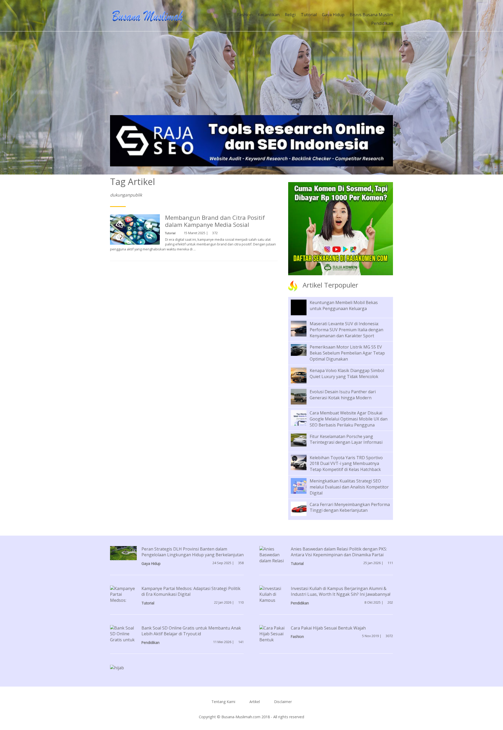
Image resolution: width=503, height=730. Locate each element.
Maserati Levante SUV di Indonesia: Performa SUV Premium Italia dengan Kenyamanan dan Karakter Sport (346, 330)
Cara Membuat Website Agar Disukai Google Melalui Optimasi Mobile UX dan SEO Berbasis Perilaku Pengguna (348, 419)
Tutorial (309, 15)
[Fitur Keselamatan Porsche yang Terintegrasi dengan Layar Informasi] (302, 439)
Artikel (254, 701)
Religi (290, 15)
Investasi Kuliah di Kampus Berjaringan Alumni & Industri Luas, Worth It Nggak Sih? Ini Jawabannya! (340, 591)
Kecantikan (269, 15)
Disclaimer (283, 701)
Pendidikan (382, 23)
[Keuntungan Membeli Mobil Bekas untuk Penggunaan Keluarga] (302, 311)
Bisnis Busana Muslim (371, 15)
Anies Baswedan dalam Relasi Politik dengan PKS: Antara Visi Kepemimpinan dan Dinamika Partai (339, 552)
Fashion (245, 15)
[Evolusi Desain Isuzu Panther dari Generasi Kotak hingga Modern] (302, 396)
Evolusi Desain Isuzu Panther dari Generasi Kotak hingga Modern (343, 395)
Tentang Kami (223, 701)
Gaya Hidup (333, 15)
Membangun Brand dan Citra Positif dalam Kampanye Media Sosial (215, 221)
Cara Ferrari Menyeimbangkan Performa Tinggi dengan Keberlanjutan (350, 507)
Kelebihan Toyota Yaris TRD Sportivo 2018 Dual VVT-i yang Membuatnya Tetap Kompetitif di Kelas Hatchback (346, 464)
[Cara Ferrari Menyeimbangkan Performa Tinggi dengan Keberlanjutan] (302, 508)
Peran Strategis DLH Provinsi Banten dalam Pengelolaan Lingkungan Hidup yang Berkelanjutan (192, 552)
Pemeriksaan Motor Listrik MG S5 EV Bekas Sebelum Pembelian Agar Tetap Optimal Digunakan (347, 353)
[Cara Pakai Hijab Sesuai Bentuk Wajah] (272, 636)
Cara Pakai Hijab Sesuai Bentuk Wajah (328, 628)
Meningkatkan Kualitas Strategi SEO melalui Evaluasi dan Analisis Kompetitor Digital (349, 487)
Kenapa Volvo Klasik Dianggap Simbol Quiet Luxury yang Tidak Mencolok (347, 373)
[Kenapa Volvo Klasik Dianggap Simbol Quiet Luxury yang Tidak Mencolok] (302, 375)
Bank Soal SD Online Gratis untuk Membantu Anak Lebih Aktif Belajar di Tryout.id (191, 631)
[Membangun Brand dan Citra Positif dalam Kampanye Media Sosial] (135, 230)
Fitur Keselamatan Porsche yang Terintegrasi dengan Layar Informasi (346, 439)
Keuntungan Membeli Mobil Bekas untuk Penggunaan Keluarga (344, 305)
